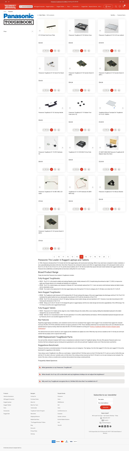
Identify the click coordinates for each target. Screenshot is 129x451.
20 (104, 256)
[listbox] (121, 15)
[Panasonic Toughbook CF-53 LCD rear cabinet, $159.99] (111, 26)
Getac (59, 399)
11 (63, 256)
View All (59, 425)
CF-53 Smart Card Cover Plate (47, 35)
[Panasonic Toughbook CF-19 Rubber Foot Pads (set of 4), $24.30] (81, 103)
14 (77, 256)
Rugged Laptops (7, 402)
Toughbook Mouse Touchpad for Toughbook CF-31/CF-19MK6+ (111, 113)
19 (99, 256)
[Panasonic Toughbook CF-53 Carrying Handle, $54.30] (51, 103)
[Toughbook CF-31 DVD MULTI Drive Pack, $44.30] (81, 143)
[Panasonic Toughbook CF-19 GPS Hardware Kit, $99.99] (51, 143)
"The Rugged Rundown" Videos (38, 422)
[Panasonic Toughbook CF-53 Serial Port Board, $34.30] (51, 64)
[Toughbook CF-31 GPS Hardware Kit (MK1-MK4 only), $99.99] (81, 183)
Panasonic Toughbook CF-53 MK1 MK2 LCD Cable (50, 192)
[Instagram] (108, 426)
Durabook (60, 413)
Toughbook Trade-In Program (38, 410)
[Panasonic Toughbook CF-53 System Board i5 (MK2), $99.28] (81, 64)
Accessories (6, 410)
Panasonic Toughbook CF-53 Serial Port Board (51, 73)
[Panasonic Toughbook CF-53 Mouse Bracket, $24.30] (111, 183)
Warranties (33, 413)
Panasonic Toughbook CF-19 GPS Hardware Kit (50, 153)
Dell (58, 405)
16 (86, 256)
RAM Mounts (61, 402)
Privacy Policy (34, 431)
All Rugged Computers (9, 399)
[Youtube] (100, 426)
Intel (59, 422)
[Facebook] (102, 426)
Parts (5, 407)
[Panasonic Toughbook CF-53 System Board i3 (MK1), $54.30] (111, 64)
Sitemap (33, 434)
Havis (59, 407)
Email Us (106, 420)
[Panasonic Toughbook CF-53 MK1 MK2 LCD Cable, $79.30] (51, 183)
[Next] (120, 1)
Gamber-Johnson (62, 416)
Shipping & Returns (35, 416)
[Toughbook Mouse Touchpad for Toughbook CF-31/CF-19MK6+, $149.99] (111, 103)
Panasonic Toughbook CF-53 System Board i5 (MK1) (51, 232)
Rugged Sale (7, 413)
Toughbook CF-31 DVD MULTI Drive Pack (80, 152)
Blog (32, 425)
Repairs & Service (93, 6)
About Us (33, 402)
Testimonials (34, 407)
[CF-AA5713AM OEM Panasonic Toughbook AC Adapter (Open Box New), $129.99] (111, 143)
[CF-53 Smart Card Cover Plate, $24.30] (51, 26)
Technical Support (106, 422)
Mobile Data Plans (35, 419)
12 (68, 256)
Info (99, 6)
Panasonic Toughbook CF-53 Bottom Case (80, 35)
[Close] (123, 1)
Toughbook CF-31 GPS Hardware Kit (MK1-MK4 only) (80, 192)
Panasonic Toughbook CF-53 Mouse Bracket (111, 191)
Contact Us (33, 396)
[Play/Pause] (5, 1)
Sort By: (113, 15)
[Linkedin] (105, 426)
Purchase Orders (35, 399)
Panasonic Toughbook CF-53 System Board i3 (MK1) (111, 73)
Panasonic (60, 396)
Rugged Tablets (7, 405)
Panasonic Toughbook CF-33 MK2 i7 (59, 1)
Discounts (33, 428)
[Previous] (8, 1)
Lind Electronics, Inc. (62, 410)
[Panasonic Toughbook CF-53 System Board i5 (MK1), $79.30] (51, 222)
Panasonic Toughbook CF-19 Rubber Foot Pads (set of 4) (80, 113)
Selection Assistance (9, 396)
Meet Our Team (34, 405)
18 (95, 256)
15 (81, 256)
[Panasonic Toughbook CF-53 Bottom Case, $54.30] (81, 26)
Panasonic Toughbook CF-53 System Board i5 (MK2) (81, 73)
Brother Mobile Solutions (63, 419)
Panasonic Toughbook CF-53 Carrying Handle (51, 112)
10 (58, 256)
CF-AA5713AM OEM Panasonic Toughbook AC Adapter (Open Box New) (111, 153)
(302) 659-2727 (106, 417)
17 (90, 256)
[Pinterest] (110, 426)
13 (72, 256)
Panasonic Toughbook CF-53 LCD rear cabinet (111, 35)
